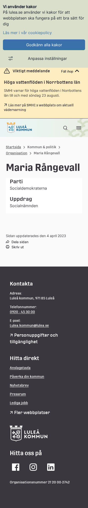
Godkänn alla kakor (44, 44)
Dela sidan (19, 242)
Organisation (16, 153)
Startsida (13, 147)
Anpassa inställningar (47, 58)
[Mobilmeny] (78, 127)
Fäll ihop (67, 71)
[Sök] (65, 128)
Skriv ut (17, 247)
